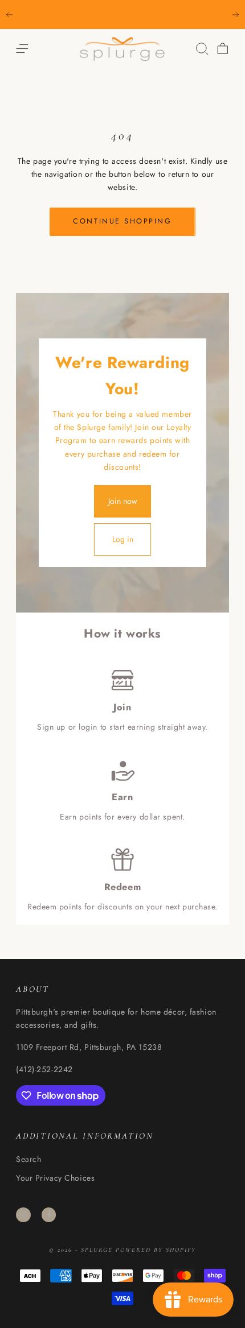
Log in (122, 539)
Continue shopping (122, 221)
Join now (122, 501)
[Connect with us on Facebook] (49, 1214)
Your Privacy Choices (55, 1178)
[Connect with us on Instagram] (23, 1214)
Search (28, 1159)
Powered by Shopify (156, 1249)
